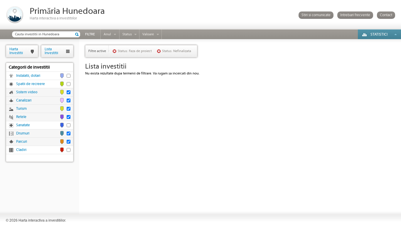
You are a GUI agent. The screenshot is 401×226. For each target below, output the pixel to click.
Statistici (378, 34)
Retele (21, 117)
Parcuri (21, 141)
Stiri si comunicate (316, 15)
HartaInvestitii (16, 51)
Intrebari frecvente (355, 15)
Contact (386, 15)
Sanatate (23, 125)
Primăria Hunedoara (67, 11)
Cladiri (21, 150)
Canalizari (23, 100)
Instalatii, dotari (28, 76)
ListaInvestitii (51, 51)
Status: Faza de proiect (135, 51)
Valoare (148, 34)
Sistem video (26, 92)
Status (127, 34)
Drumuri (22, 133)
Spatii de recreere (30, 84)
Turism (21, 109)
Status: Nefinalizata (176, 51)
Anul (107, 34)
